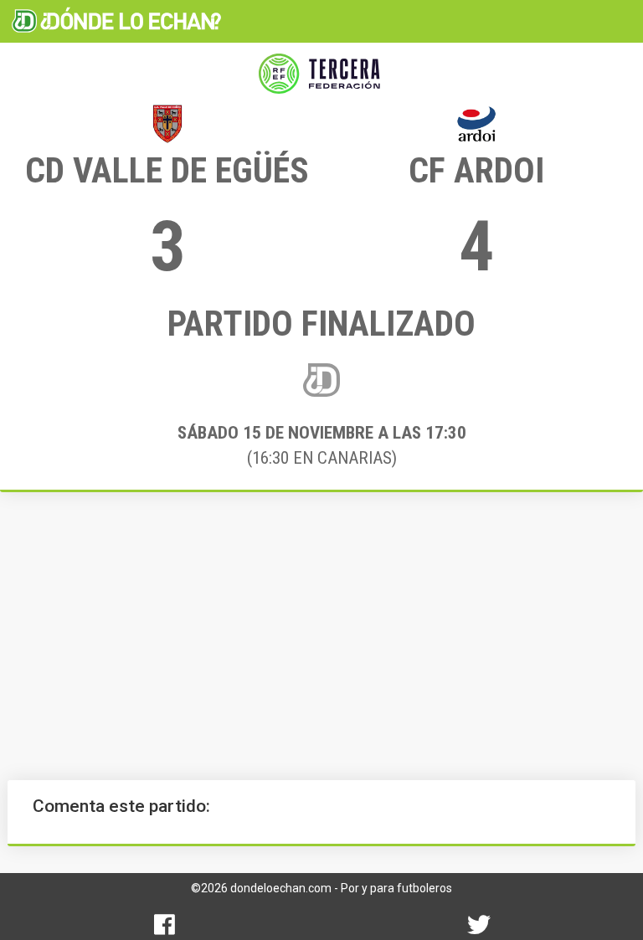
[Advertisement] (321, 636)
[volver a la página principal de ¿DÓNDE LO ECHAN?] (116, 21)
